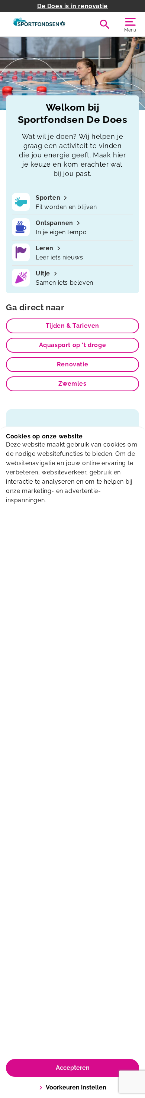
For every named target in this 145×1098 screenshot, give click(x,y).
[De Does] (39, 24)
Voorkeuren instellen (76, 1087)
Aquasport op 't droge (72, 345)
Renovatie (72, 364)
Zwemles (72, 383)
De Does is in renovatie (72, 6)
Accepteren (73, 1067)
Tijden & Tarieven (72, 325)
